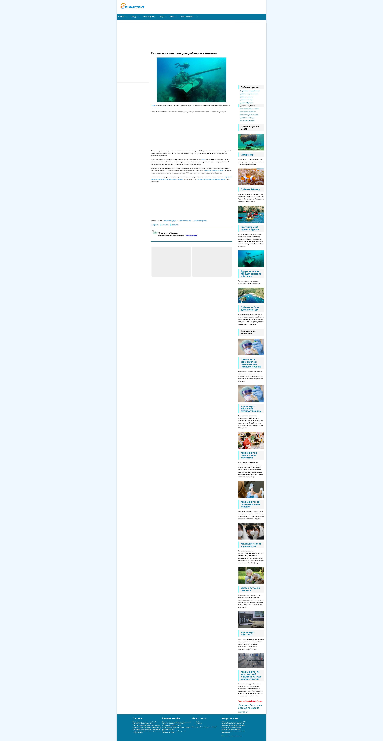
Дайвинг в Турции (170, 221)
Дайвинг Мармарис (200, 221)
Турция (153, 105)
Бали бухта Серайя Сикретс (249, 109)
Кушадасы (208, 170)
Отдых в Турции (186, 17)
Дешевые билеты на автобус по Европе (250, 706)
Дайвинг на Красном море (249, 94)
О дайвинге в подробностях (250, 91)
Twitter (198, 722)
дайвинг (175, 225)
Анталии (157, 108)
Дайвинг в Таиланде (247, 118)
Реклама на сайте (168, 733)
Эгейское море (218, 170)
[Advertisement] (134, 53)
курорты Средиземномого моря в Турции (211, 179)
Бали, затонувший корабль (249, 115)
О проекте (137, 718)
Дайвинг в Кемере (185, 221)
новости (165, 225)
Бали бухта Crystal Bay (248, 112)
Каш (203, 159)
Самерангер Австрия (247, 121)
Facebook (199, 724)
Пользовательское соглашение (232, 736)
